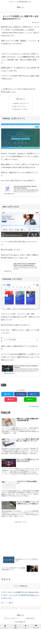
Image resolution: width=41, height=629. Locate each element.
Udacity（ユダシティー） (22, 103)
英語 (4, 385)
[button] (37, 339)
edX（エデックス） (20, 106)
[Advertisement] (20, 538)
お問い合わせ (30, 618)
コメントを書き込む (20, 586)
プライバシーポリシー (11, 618)
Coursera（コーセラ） (21, 109)
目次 (17, 99)
